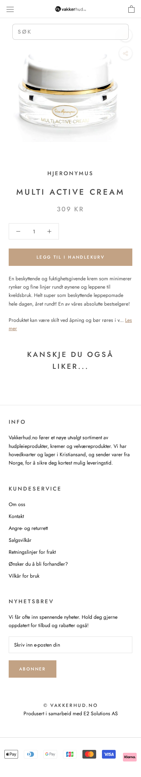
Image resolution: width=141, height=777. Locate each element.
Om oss (17, 504)
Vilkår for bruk (24, 575)
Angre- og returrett (28, 528)
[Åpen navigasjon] (10, 9)
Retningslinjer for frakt (32, 552)
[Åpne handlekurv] (131, 9)
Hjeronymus (70, 173)
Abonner (32, 669)
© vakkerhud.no (70, 705)
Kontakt (16, 516)
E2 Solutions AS (101, 713)
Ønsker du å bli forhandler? (38, 563)
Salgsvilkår (20, 540)
